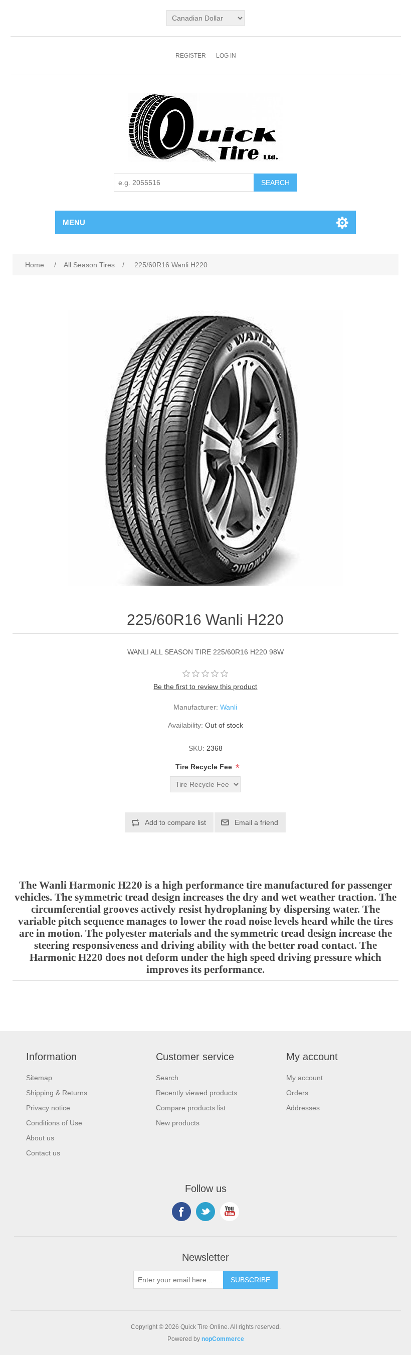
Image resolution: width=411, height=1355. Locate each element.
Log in (226, 55)
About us (40, 1138)
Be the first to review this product (205, 687)
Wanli (228, 707)
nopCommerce (222, 1338)
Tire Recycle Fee (204, 767)
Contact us (43, 1153)
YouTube (229, 1211)
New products (177, 1123)
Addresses (303, 1108)
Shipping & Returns (56, 1093)
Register (190, 55)
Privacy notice (48, 1108)
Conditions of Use (54, 1123)
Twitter (205, 1211)
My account (304, 1078)
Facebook (181, 1211)
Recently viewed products (196, 1093)
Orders (297, 1093)
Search (167, 1078)
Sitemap (39, 1078)
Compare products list (191, 1108)
